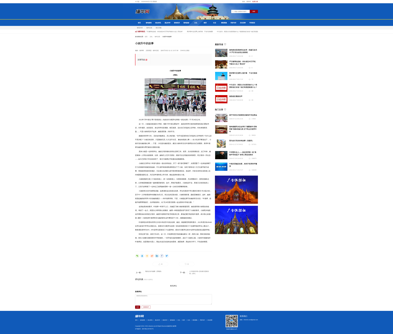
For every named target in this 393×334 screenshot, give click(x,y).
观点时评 (167, 23)
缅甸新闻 (149, 23)
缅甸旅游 (186, 23)
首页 (139, 23)
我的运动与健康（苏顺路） (153, 271)
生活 (214, 23)
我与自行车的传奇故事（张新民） (241, 141)
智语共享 (140, 28)
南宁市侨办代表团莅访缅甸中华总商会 (243, 115)
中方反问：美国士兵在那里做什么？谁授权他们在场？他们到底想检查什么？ (236, 31)
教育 (205, 23)
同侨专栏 (233, 23)
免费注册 (255, 1)
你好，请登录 (246, 1)
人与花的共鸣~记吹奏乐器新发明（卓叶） (199, 272)
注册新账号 (146, 307)
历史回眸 (243, 23)
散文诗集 (158, 28)
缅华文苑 (149, 28)
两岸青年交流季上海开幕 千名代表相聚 (195, 31)
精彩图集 (224, 23)
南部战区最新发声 (235, 96)
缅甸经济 (177, 23)
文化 (195, 23)
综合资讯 (158, 23)
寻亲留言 (252, 23)
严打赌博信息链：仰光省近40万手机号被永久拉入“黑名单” (159, 31)
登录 (137, 307)
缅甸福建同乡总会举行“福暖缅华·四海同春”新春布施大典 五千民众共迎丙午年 (243, 129)
